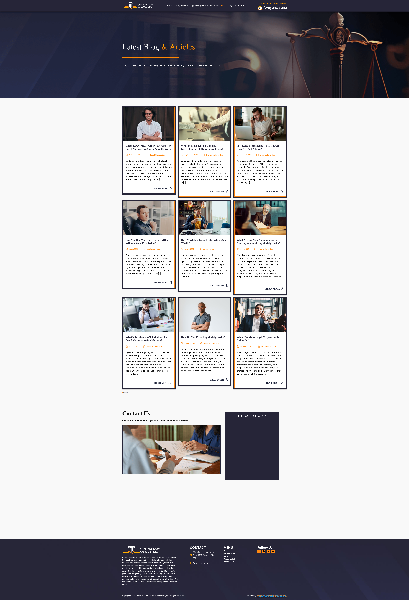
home (226, 551)
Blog (223, 5)
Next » (126, 392)
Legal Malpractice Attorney (204, 5)
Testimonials (230, 559)
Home (170, 5)
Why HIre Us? (229, 553)
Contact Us (241, 5)
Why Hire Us (181, 5)
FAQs (230, 5)
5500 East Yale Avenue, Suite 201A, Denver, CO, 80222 (204, 555)
